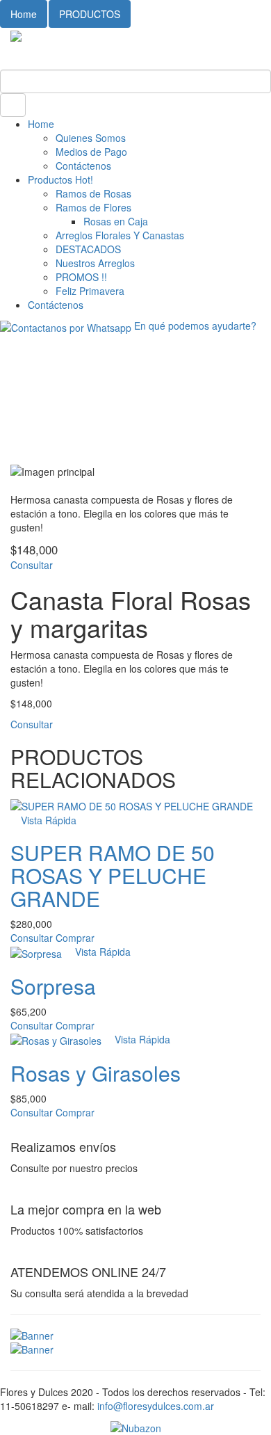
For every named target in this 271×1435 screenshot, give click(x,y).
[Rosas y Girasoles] (57, 1039)
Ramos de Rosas (93, 193)
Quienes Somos (91, 138)
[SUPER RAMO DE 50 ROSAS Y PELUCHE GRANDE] (131, 805)
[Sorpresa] (37, 952)
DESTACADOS (88, 249)
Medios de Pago (91, 152)
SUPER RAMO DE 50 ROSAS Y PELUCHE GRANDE (112, 875)
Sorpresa (53, 986)
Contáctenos (83, 166)
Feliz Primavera (90, 291)
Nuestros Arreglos (95, 263)
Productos (60, 179)
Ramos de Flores (93, 207)
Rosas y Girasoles (95, 1073)
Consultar (31, 565)
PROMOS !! (81, 277)
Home (23, 14)
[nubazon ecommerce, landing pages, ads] (135, 1427)
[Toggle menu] (4, 49)
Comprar (75, 938)
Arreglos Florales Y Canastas (120, 235)
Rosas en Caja (115, 221)
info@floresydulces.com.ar (155, 1406)
